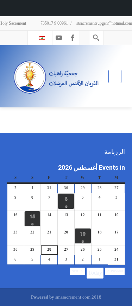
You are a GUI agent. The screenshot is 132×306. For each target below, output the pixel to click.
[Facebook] (72, 38)
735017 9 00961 (53, 23)
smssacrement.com (72, 297)
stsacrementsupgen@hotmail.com (104, 23)
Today (95, 273)
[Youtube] (59, 38)
